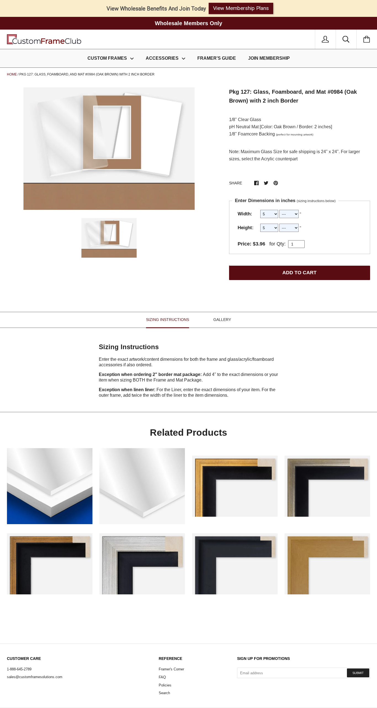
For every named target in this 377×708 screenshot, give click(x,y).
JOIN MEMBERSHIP (269, 58)
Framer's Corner (171, 669)
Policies (165, 685)
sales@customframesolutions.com (34, 677)
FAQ (162, 677)
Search (164, 693)
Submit (358, 673)
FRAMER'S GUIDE (216, 58)
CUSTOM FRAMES (107, 58)
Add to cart (299, 272)
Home (12, 74)
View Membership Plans (241, 8)
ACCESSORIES (163, 58)
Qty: (281, 244)
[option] (109, 148)
